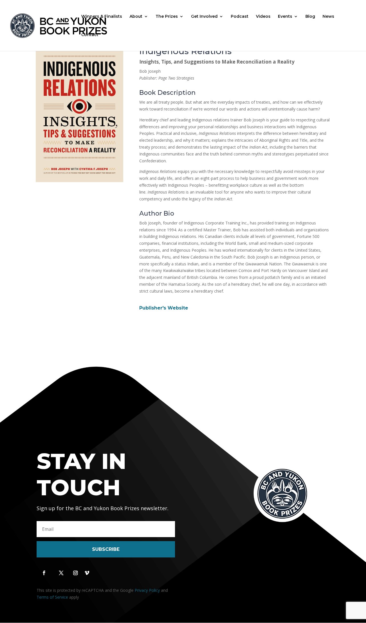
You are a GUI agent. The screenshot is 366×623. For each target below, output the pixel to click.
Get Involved (204, 16)
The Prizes (167, 16)
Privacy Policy (147, 590)
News (328, 16)
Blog (310, 16)
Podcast (239, 16)
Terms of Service (52, 597)
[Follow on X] (61, 572)
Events (285, 16)
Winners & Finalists (101, 16)
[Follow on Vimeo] (87, 572)
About (136, 16)
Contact (89, 35)
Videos (263, 16)
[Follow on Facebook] (44, 572)
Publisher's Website (163, 308)
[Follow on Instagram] (75, 572)
